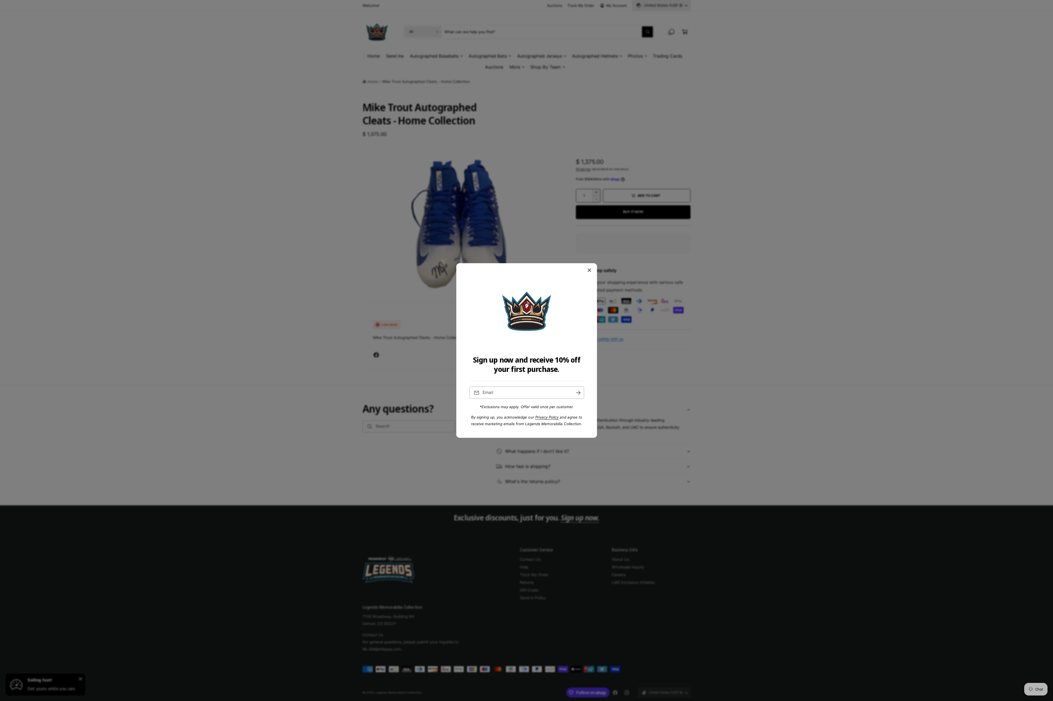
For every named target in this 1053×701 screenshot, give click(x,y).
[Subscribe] (578, 392)
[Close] (589, 270)
